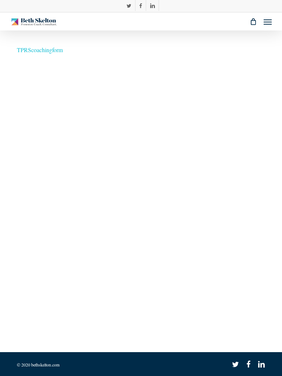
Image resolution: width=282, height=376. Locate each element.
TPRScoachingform (40, 50)
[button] (268, 21)
